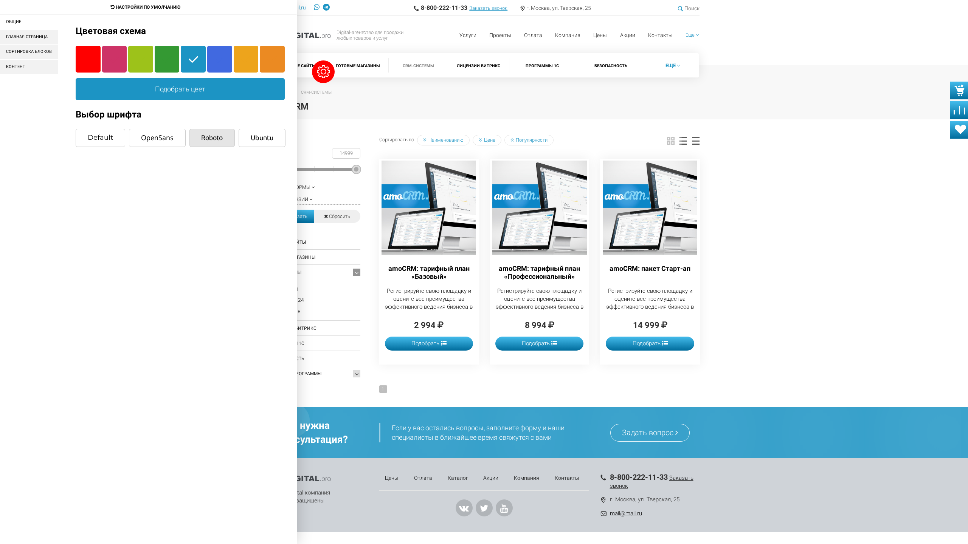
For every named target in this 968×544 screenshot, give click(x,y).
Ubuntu (262, 137)
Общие (13, 21)
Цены (600, 35)
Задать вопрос (648, 432)
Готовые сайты (298, 65)
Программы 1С (542, 65)
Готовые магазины (358, 65)
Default (100, 137)
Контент (15, 66)
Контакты (660, 35)
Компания (567, 35)
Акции (627, 35)
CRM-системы (418, 65)
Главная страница (27, 36)
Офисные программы (294, 373)
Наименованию (446, 140)
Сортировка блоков (29, 51)
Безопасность (610, 65)
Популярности (532, 140)
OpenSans (157, 137)
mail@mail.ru (626, 513)
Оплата (533, 35)
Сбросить (339, 216)
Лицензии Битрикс (478, 65)
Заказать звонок (488, 8)
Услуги (467, 35)
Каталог (458, 478)
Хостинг (279, 388)
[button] (692, 35)
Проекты (500, 35)
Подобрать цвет (180, 89)
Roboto (212, 138)
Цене (489, 140)
